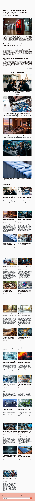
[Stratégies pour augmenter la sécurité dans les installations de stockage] (10, 261)
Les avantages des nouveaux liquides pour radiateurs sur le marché (17, 178)
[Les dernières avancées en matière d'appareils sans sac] (25, 308)
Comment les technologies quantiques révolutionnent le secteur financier (9, 362)
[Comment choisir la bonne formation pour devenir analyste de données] (25, 379)
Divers (25, 495)
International (9, 495)
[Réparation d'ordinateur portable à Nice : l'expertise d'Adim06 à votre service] (17, 104)
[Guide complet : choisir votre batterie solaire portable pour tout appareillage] (10, 402)
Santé (14, 495)
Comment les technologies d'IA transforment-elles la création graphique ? (24, 291)
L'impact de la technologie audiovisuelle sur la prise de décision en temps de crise (17, 157)
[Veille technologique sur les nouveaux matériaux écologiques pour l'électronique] (25, 402)
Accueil (4, 4)
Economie (4, 495)
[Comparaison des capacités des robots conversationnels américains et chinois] (10, 473)
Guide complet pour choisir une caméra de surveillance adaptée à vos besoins (10, 433)
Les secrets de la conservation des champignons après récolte (9, 291)
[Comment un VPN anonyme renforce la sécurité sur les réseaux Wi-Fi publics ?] (25, 261)
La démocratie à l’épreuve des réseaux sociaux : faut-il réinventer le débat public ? (17, 92)
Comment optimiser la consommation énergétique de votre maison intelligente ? (17, 136)
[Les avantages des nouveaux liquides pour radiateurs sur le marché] (17, 169)
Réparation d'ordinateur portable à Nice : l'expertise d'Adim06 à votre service (17, 114)
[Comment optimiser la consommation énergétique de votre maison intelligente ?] (17, 126)
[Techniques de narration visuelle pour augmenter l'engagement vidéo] (25, 355)
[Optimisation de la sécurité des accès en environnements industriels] (25, 332)
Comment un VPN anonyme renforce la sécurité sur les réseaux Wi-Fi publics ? (25, 268)
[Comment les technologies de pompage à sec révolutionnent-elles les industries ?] (25, 237)
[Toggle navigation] (4, 1)
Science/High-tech (8, 4)
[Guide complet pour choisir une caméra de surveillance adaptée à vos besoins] (10, 426)
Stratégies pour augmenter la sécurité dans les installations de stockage (9, 268)
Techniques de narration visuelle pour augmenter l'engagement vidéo (24, 362)
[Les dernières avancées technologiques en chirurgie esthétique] (10, 379)
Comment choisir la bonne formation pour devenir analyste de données (24, 386)
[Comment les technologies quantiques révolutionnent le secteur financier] (10, 355)
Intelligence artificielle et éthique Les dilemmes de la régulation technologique (24, 433)
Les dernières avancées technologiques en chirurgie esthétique (9, 386)
